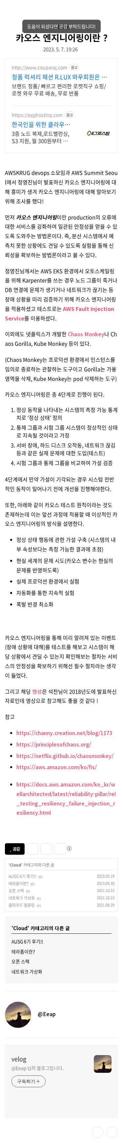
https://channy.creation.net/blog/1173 (64, 733)
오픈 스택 (16, 891)
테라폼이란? (19, 884)
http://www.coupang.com (39, 67)
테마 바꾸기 (97, 1132)
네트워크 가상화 (22, 898)
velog (18, 1059)
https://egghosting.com (37, 115)
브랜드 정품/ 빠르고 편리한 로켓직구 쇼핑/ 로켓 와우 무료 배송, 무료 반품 (59, 89)
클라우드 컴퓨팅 (22, 905)
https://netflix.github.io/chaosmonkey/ (64, 756)
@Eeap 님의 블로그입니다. (37, 1068)
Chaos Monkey (86, 334)
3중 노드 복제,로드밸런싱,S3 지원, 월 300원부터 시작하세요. (40, 137)
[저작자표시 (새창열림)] (69, 848)
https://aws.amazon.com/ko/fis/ (56, 767)
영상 (37, 691)
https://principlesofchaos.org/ (53, 744)
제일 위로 (112, 1132)
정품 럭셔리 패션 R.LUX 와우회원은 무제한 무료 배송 (59, 77)
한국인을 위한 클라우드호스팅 (41, 125)
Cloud (15, 864)
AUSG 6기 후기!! (22, 876)
